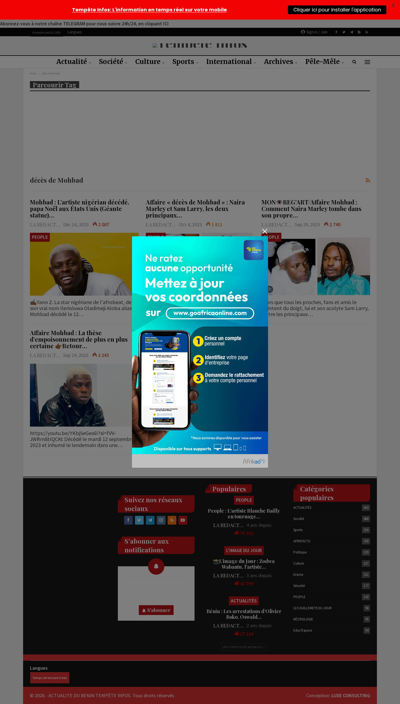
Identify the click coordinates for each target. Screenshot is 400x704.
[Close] (264, 231)
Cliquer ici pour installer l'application (337, 9)
